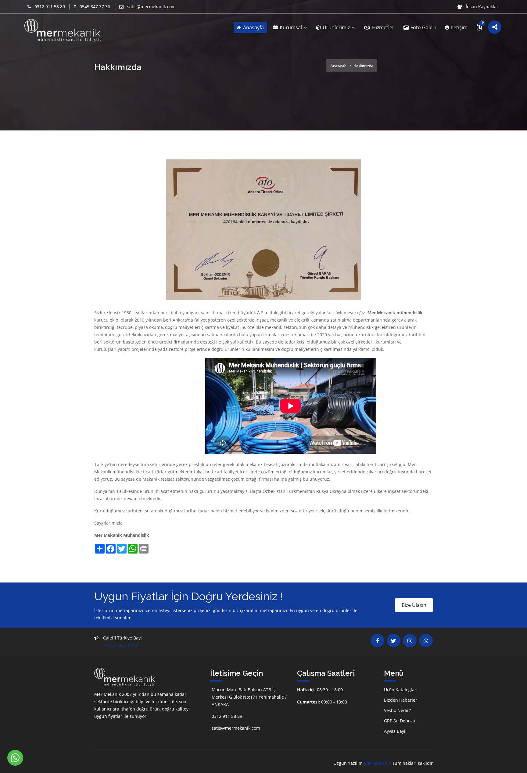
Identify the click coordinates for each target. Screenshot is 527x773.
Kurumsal (290, 27)
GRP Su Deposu (399, 721)
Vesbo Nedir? (397, 710)
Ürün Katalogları (401, 690)
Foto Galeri (422, 27)
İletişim (459, 27)
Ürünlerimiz (336, 27)
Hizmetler (382, 27)
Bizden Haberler (400, 700)
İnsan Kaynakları (482, 6)
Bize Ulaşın (414, 605)
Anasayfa (253, 27)
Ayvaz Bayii (395, 731)
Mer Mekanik (377, 763)
